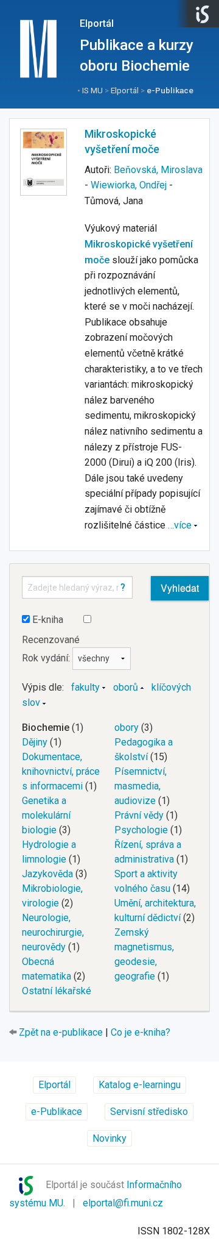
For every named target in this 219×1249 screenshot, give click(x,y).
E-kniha (46, 619)
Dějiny (34, 742)
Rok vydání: (47, 658)
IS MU (92, 90)
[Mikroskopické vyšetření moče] (43, 162)
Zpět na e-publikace (61, 1032)
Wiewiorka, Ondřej (129, 185)
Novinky (109, 1138)
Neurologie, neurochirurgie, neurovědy (53, 932)
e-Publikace (170, 90)
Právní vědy (139, 815)
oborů (125, 687)
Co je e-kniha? (140, 1032)
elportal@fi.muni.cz (123, 1203)
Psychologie (141, 830)
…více (180, 525)
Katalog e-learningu (140, 1085)
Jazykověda (47, 874)
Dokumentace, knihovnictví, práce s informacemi (61, 771)
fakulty (85, 687)
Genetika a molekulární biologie (46, 815)
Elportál (97, 23)
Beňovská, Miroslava (158, 170)
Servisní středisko (149, 1111)
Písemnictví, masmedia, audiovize (140, 786)
